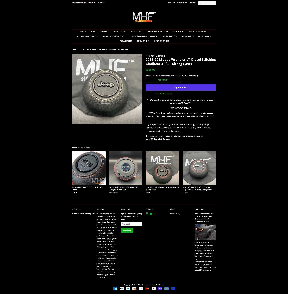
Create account (181, 3)
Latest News (199, 209)
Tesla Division (126, 41)
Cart (193, 3)
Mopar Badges (187, 36)
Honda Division (143, 41)
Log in (170, 3)
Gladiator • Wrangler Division (143, 36)
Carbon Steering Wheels (113, 36)
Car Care (103, 31)
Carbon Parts (178, 31)
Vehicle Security (119, 31)
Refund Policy (175, 214)
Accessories (136, 31)
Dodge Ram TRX (169, 36)
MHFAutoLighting (143, 285)
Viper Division (204, 36)
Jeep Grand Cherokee (86, 36)
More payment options (163, 93)
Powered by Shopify (157, 285)
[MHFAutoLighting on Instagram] (147, 214)
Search (83, 31)
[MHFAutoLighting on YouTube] (151, 214)
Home (93, 31)
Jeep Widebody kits (197, 31)
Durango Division (162, 41)
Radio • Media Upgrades (158, 31)
